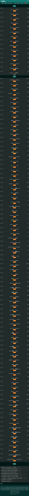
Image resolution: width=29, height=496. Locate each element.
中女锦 (28, 155)
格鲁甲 (28, 426)
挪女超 (28, 322)
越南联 (28, 408)
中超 (28, 44)
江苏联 (28, 53)
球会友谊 (28, 394)
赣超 (28, 376)
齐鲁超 (28, 87)
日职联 (28, 26)
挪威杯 (28, 331)
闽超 (28, 164)
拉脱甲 (28, 268)
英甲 (28, 114)
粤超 (28, 146)
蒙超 (28, 137)
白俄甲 (28, 313)
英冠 (28, 119)
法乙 (28, 277)
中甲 (28, 96)
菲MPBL (28, 78)
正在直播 (14, 15)
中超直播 (3, 1)
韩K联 (28, 8)
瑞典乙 (28, 182)
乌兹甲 (28, 444)
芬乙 (28, 191)
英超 (28, 35)
